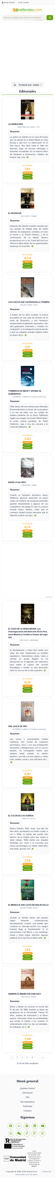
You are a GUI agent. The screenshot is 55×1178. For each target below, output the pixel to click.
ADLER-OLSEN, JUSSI (29, 305)
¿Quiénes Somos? (27, 1088)
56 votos (28, 956)
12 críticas (27, 178)
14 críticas (27, 869)
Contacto (27, 1111)
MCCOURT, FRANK (29, 216)
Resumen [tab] (14, 131)
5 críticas (27, 267)
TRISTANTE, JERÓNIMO (28, 640)
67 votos (27, 353)
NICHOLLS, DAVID (29, 997)
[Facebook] (11, 1126)
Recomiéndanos (27, 1102)
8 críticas (27, 448)
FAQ (27, 1097)
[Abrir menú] (50, 17)
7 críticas (27, 356)
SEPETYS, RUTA (28, 818)
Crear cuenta (23, 2)
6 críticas (27, 691)
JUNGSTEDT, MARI (29, 485)
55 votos (28, 1045)
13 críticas (27, 536)
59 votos (28, 780)
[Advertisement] (27, 52)
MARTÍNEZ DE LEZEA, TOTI (29, 127)
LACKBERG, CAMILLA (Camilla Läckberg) (29, 397)
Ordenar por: (28, 85)
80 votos (28, 264)
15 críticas (27, 783)
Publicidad (27, 1106)
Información (27, 1093)
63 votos (28, 533)
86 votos (28, 175)
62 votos (28, 688)
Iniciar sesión (9, 2)
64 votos (28, 445)
